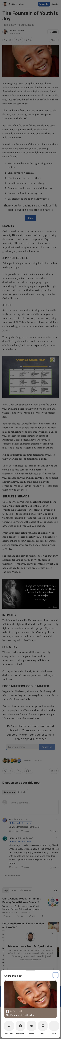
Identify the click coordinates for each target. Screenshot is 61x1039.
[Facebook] (20, 1026)
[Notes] (43, 1026)
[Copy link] (9, 1026)
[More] (54, 1026)
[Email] (31, 1026)
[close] (55, 975)
